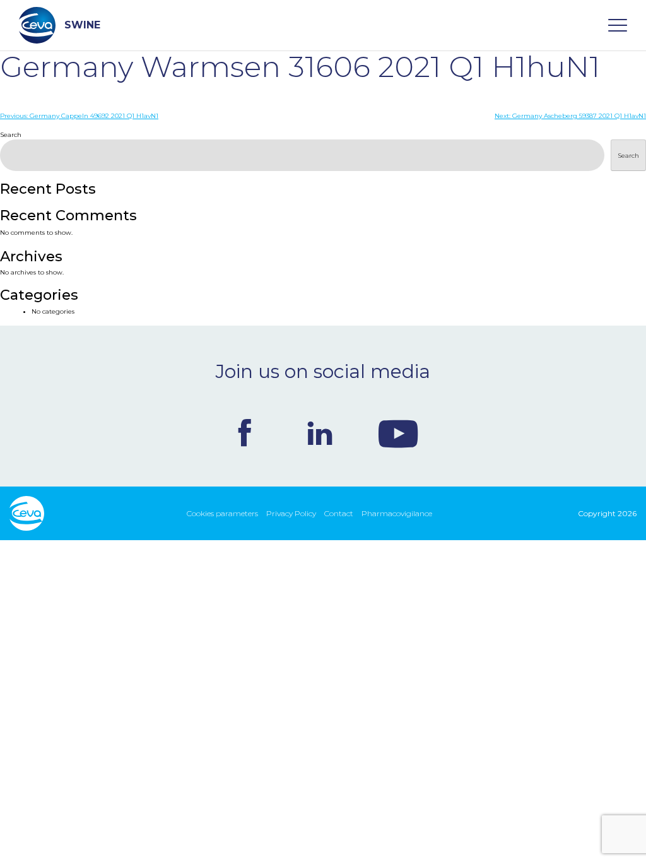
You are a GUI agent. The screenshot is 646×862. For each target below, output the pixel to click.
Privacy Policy (291, 513)
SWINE (82, 25)
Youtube (398, 433)
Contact (338, 513)
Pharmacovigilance (396, 513)
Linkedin (320, 433)
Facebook (245, 433)
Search (10, 135)
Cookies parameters (222, 513)
